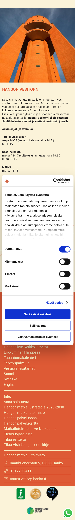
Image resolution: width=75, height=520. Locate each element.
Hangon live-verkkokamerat (26, 346)
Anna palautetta (16, 401)
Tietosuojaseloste (18, 434)
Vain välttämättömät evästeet (38, 336)
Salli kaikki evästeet (37, 314)
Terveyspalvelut (16, 363)
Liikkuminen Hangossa (22, 352)
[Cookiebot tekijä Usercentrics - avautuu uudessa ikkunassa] (53, 180)
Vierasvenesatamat (19, 368)
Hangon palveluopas (20, 417)
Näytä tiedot (54, 302)
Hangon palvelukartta (21, 423)
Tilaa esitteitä (15, 439)
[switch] (64, 262)
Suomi (9, 373)
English (10, 384)
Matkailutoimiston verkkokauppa (30, 428)
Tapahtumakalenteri (20, 357)
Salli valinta (38, 325)
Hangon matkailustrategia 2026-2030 (34, 407)
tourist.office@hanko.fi (28, 478)
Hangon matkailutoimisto (24, 412)
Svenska (10, 379)
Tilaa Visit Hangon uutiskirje (26, 444)
